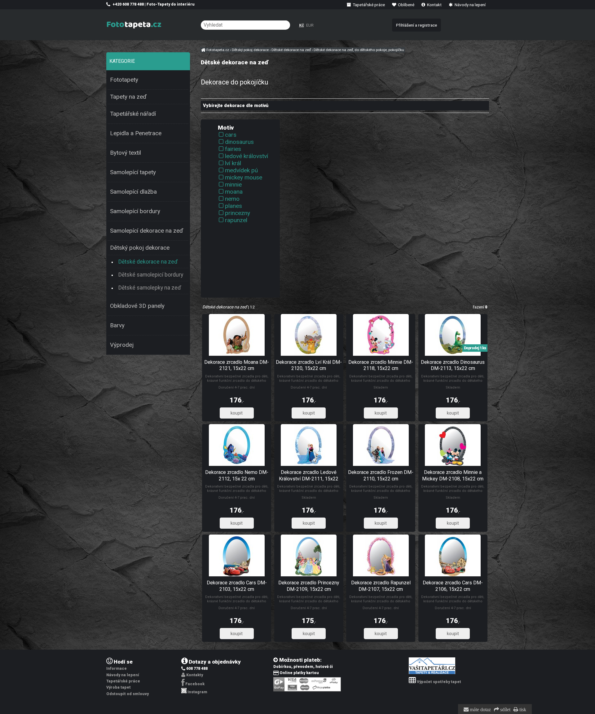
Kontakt (434, 4)
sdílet (504, 709)
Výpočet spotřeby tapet (439, 682)
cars (230, 134)
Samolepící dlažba (133, 191)
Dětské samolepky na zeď (149, 287)
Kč (301, 25)
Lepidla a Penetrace (135, 133)
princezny (237, 213)
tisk (522, 709)
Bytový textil (125, 152)
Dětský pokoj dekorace (140, 247)
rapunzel (236, 220)
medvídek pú (241, 170)
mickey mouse (243, 177)
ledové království (246, 156)
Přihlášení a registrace (416, 25)
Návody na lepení (470, 4)
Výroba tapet (118, 687)
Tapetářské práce (368, 4)
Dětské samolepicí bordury (150, 274)
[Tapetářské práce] (432, 673)
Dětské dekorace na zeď (148, 261)
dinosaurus (239, 141)
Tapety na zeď (128, 96)
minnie (233, 184)
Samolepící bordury (135, 211)
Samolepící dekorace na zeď (146, 230)
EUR (310, 25)
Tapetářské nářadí (133, 113)
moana (234, 191)
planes (233, 205)
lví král (233, 163)
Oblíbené (405, 4)
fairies (233, 149)
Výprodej (122, 345)
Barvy (117, 325)
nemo (232, 198)
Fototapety (124, 79)
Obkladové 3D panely (137, 306)
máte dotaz (480, 709)
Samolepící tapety (133, 172)
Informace (116, 668)
